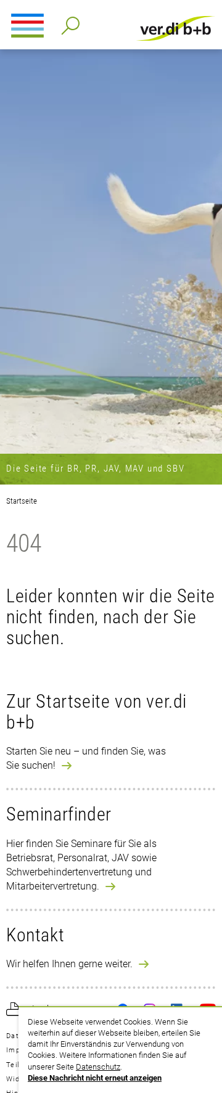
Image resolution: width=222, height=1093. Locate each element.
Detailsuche (68, 22)
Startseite (21, 501)
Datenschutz (98, 1066)
